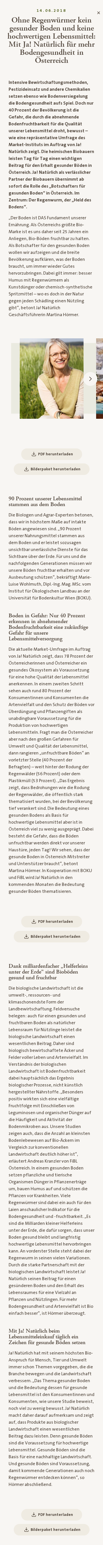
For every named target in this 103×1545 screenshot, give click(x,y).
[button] (90, 379)
